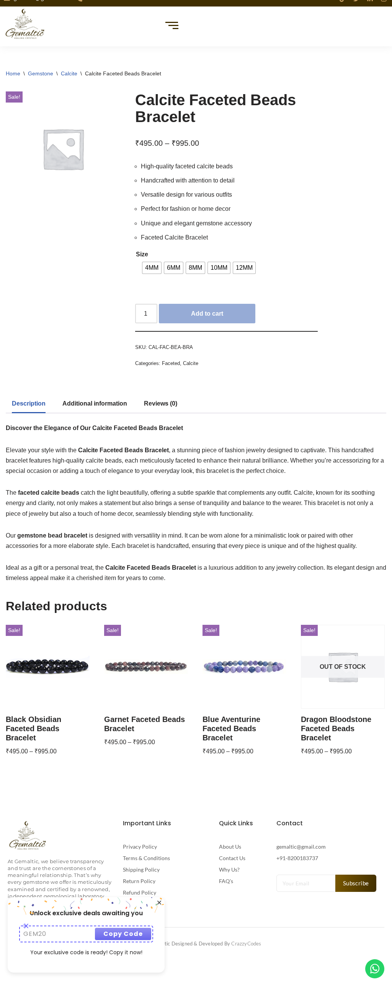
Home (13, 73)
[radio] (151, 268)
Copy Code (123, 933)
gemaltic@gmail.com (301, 846)
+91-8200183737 (297, 858)
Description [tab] (29, 403)
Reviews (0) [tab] (160, 403)
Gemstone (40, 73)
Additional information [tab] (94, 403)
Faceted (171, 363)
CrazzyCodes (246, 943)
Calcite (69, 73)
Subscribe (356, 883)
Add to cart (207, 313)
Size (142, 254)
